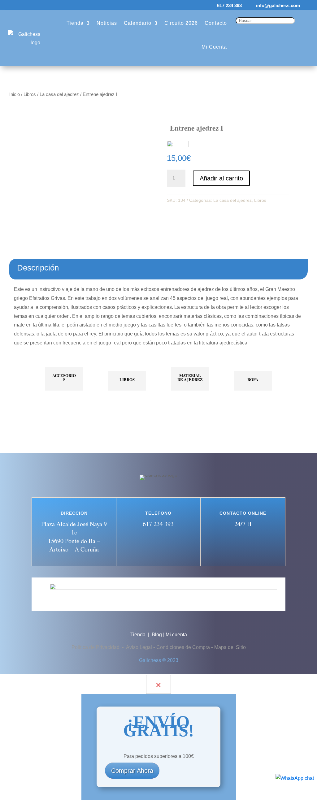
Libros (30, 94)
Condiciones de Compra (183, 647)
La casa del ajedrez (59, 94)
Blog (157, 634)
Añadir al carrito (221, 178)
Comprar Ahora (132, 770)
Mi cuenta (176, 634)
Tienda (75, 23)
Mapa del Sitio (230, 647)
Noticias (107, 23)
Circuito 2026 (181, 23)
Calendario (137, 23)
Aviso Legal (139, 647)
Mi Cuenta (214, 47)
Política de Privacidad (96, 647)
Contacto (216, 23)
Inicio (14, 94)
